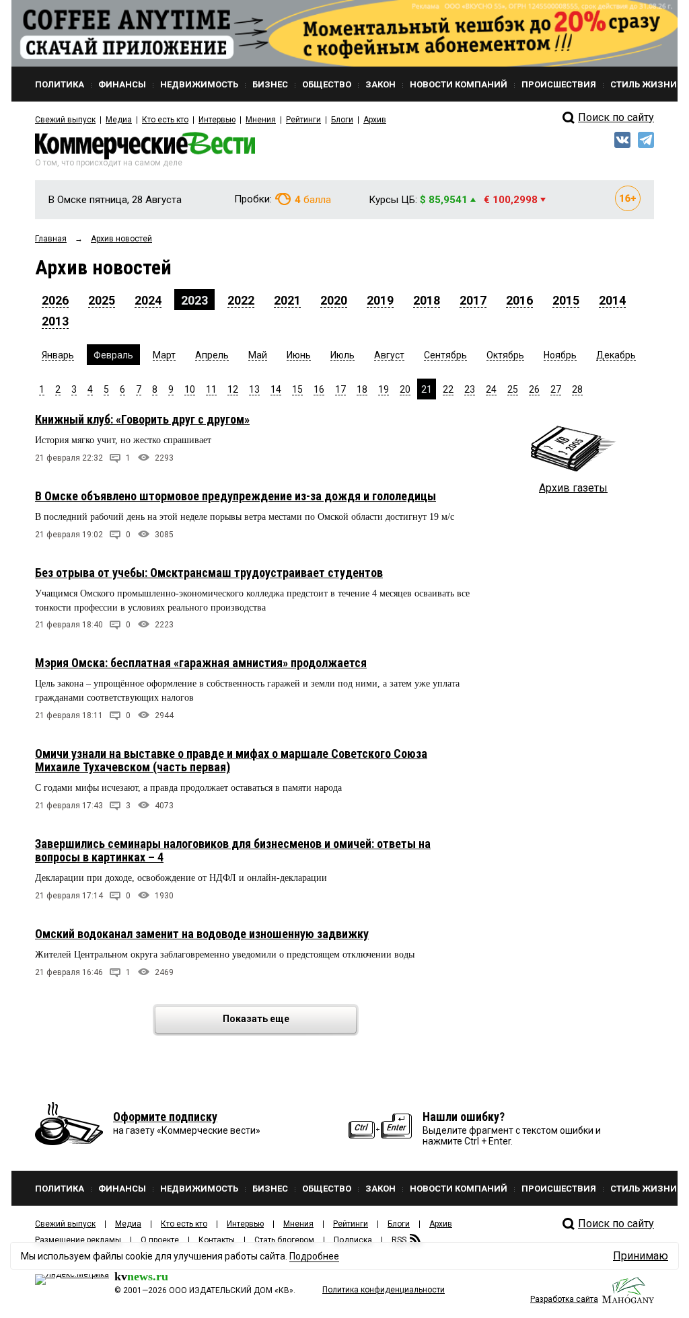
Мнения (261, 119)
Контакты (216, 1240)
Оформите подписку (165, 1117)
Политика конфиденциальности (383, 1289)
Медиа (119, 119)
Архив (374, 119)
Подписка (353, 1240)
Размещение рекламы (78, 1240)
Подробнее (314, 1256)
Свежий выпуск (65, 119)
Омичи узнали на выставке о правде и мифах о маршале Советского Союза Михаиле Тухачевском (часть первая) (231, 760)
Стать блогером (284, 1240)
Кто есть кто (165, 119)
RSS (399, 1240)
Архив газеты (573, 487)
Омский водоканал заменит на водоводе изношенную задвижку (202, 934)
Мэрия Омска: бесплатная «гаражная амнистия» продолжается (201, 663)
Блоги (342, 119)
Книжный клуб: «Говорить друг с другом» (142, 419)
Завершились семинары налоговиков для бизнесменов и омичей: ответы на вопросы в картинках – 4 (233, 850)
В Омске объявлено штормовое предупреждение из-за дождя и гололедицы (235, 496)
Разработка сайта (564, 1299)
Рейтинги (303, 119)
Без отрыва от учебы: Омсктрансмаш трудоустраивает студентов (209, 573)
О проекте (160, 1240)
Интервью (216, 119)
